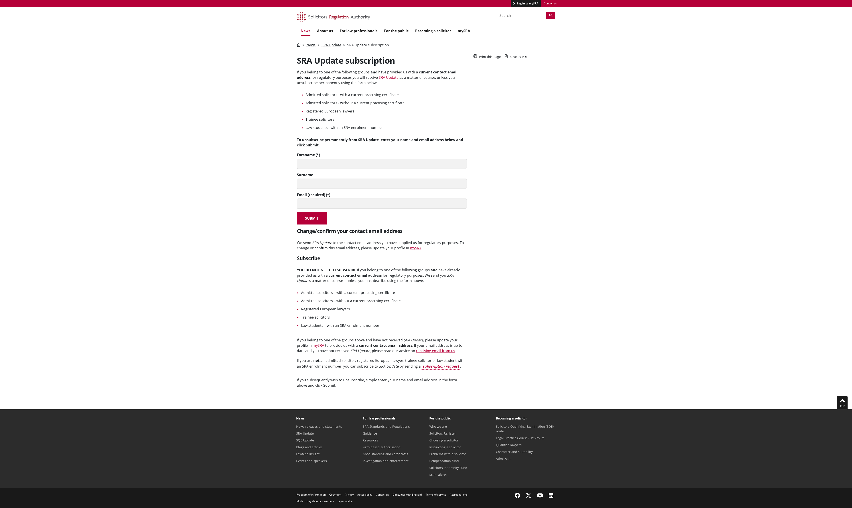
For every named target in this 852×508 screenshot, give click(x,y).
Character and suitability (514, 452)
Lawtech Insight (308, 454)
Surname (305, 174)
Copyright (335, 494)
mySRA (416, 248)
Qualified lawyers (509, 445)
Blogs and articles (309, 447)
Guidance (370, 433)
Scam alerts (438, 475)
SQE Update (305, 440)
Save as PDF (518, 57)
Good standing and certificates (385, 454)
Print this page (490, 57)
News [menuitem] (305, 30)
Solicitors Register (442, 433)
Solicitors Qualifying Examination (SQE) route (525, 428)
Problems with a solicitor (447, 454)
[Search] (550, 15)
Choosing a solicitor (443, 440)
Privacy (349, 494)
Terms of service (436, 494)
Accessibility (364, 494)
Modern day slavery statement (315, 501)
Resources (370, 440)
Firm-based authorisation (381, 447)
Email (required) (311, 194)
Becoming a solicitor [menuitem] (433, 30)
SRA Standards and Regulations (386, 426)
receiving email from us (435, 350)
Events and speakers (311, 461)
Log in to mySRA (527, 3)
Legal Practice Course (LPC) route (520, 438)
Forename (306, 154)
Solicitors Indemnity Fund (448, 468)
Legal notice (345, 501)
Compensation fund (444, 461)
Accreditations (458, 494)
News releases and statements (319, 426)
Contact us (550, 3)
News (311, 45)
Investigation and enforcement (385, 461)
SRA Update (331, 45)
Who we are (438, 426)
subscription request (440, 366)
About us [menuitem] (325, 30)
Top (842, 406)
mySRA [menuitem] (464, 30)
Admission (503, 459)
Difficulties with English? (407, 494)
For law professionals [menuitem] (358, 30)
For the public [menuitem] (396, 30)
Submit (312, 218)
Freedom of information (311, 494)
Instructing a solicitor (445, 447)
